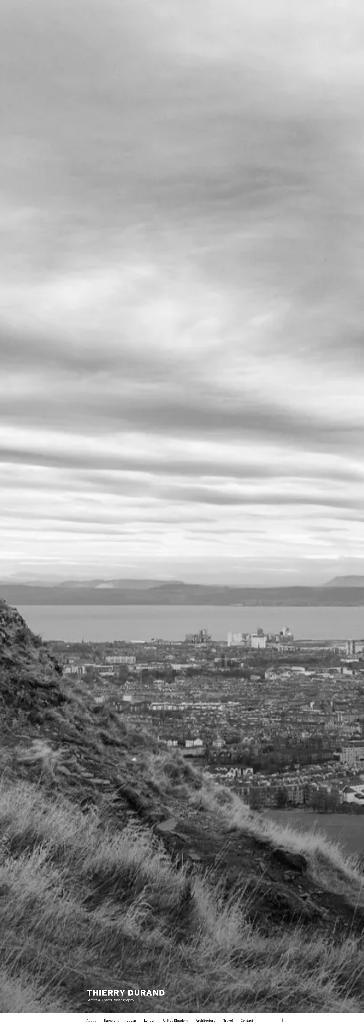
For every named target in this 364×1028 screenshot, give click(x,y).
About (91, 1020)
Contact (247, 1020)
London (149, 1020)
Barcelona (111, 1020)
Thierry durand (126, 992)
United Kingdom (175, 1020)
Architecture (205, 1020)
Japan (131, 1020)
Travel (228, 1020)
